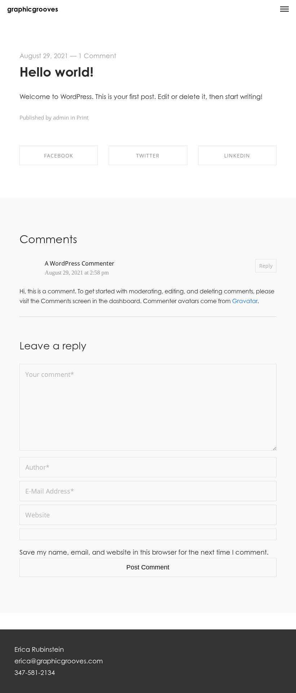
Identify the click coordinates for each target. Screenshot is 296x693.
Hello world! (56, 71)
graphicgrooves (32, 9)
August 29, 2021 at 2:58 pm (77, 273)
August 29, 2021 (43, 56)
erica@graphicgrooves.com (58, 661)
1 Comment (97, 56)
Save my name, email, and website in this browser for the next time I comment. (144, 552)
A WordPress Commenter (79, 263)
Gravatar (244, 301)
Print (82, 117)
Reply (266, 265)
